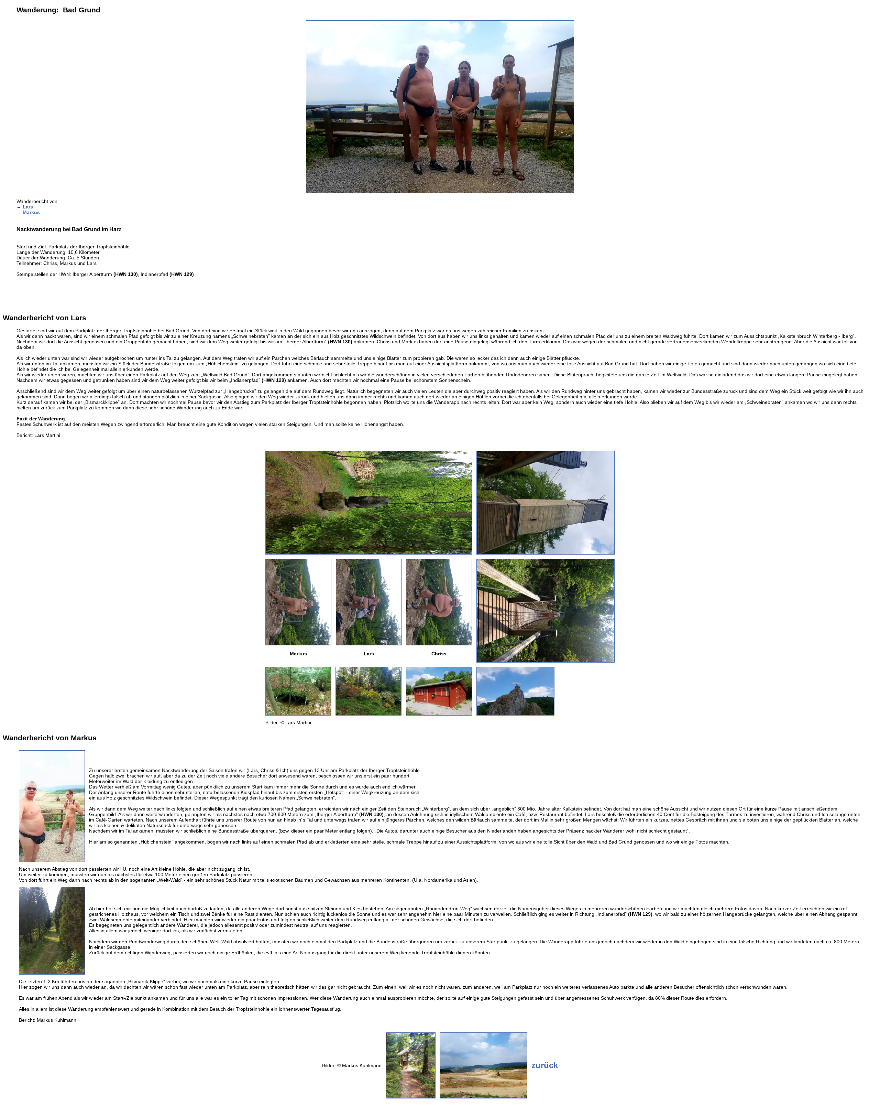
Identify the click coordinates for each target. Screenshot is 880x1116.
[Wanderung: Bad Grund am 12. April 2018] (368, 553)
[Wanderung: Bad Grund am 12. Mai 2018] (440, 191)
